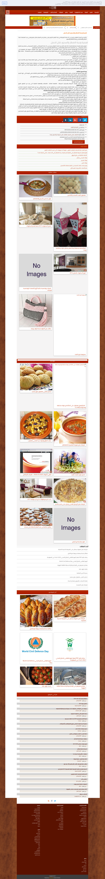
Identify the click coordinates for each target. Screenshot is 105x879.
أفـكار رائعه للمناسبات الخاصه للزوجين (79, 774)
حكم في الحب (84, 779)
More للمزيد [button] (58, 4)
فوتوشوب (38, 850)
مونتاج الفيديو (37, 852)
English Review (83, 826)
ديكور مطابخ (84, 867)
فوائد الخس (84, 163)
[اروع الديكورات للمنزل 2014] (70, 263)
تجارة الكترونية (37, 841)
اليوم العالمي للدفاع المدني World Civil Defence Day (73, 561)
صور (39, 845)
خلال (62, 135)
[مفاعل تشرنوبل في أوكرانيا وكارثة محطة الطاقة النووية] (70, 676)
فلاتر (39, 847)
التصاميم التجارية (37, 810)
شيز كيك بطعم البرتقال (82, 749)
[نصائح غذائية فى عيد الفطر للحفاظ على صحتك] (36, 517)
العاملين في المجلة (82, 815)
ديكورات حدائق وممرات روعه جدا (80, 754)
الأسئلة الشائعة (83, 813)
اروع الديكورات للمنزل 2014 (78, 273)
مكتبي (61, 813)
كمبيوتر (61, 816)
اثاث (85, 863)
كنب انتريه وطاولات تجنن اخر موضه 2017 (39, 499)
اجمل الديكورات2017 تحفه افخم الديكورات (38, 226)
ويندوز (62, 821)
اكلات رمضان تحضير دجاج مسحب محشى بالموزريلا (76, 789)
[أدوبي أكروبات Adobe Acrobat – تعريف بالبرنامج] (36, 461)
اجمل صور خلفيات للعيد (78, 474)
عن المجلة (84, 812)
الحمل (72, 135)
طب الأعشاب (84, 823)
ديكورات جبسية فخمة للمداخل (80, 739)
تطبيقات (61, 12)
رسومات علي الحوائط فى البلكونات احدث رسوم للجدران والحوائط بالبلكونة (71, 709)
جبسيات (79, 721)
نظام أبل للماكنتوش (59, 820)
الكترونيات (61, 827)
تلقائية (65, 135)
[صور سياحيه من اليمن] (70, 524)
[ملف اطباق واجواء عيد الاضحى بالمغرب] (36, 425)
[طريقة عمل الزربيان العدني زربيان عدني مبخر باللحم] (70, 491)
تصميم (40, 12)
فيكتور (38, 848)
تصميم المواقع (37, 839)
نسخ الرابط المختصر (78, 142)
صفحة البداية (84, 807)
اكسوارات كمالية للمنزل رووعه (80, 784)
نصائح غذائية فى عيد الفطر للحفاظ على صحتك (37, 527)
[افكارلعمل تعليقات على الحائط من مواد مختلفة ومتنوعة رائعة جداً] (70, 384)
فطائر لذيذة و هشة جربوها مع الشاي (78, 553)
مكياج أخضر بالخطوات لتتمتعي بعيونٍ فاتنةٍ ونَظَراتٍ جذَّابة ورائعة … (73, 724)
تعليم (91, 12)
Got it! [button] (4, 3)
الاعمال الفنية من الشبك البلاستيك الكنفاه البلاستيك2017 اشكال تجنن (72, 769)
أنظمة (71, 12)
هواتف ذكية (61, 818)
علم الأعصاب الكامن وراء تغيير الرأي (78, 168)
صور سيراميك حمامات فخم (81, 729)
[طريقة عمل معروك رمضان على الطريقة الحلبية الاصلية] (70, 606)
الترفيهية (46, 12)
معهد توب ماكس (83, 821)
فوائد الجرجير (84, 160)
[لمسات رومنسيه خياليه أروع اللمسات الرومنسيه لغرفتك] (35, 270)
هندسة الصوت (37, 855)
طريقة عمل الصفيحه (82, 585)
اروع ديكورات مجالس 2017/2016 (80, 744)
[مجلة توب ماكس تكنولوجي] (52, 7)
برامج (66, 12)
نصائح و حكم (78, 781)
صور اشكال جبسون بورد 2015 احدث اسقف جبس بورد (76, 719)
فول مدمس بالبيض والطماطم (42, 198)
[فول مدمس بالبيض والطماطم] (35, 186)
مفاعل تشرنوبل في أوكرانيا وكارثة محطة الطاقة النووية (73, 565)
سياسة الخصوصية (83, 810)
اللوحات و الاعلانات (37, 812)
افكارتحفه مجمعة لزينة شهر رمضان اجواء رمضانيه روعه (71, 249)
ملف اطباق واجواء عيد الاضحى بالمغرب (39, 440)
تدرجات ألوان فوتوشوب (36, 823)
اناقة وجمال (78, 701)
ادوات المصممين (37, 820)
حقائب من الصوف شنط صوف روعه (41, 328)
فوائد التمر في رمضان (82, 158)
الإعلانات (85, 816)
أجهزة (86, 12)
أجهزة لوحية (61, 826)
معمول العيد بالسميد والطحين (77, 195)
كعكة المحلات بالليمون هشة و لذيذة (78, 581)
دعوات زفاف (38, 818)
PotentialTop (51, 878)
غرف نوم (84, 870)
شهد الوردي (83, 588)
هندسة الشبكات (37, 853)
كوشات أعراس (83, 871)
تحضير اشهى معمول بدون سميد (41, 391)
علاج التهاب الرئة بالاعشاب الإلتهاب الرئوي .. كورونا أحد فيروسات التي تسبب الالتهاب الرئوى (65, 150)
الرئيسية (97, 12)
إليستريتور (38, 833)
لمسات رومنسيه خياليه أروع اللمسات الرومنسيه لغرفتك (37, 289)
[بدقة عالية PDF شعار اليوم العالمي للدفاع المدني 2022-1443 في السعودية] (70, 645)
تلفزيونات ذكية (60, 829)
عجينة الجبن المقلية (82, 573)
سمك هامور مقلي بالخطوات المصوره (79, 714)
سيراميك (79, 731)
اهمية (69, 135)
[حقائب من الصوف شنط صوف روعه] (35, 310)
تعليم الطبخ (78, 716)
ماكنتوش (61, 810)
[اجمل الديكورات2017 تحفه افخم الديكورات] (35, 214)
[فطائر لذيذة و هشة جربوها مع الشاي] (36, 611)
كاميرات (61, 815)
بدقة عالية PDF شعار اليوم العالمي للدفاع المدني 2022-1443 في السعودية (67, 557)
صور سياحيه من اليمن (78, 541)
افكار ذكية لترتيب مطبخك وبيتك (80, 759)
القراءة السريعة (37, 838)
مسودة (59, 135)
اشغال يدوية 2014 (83, 704)
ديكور (80, 746)
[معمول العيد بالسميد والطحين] (70, 184)
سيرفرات (61, 809)
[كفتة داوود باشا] (36, 676)
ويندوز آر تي (61, 823)
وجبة (51, 135)
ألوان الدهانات (78, 711)
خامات (39, 824)
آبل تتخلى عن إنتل (83, 794)
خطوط (39, 826)
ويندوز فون (61, 824)
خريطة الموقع (83, 818)
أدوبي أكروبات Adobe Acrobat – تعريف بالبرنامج (37, 474)
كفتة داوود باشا (83, 569)
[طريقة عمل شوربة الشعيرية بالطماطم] (70, 427)
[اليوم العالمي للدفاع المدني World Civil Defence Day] (36, 646)
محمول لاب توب (60, 812)
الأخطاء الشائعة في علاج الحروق (79, 155)
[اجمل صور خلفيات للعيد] (70, 461)
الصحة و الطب (53, 12)
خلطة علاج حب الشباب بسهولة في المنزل (78, 734)
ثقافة (39, 844)
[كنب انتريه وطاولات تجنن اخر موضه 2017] (36, 488)
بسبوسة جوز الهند (80, 354)
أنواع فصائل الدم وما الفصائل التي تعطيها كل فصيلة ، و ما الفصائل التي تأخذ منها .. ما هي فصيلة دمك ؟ (62, 153)
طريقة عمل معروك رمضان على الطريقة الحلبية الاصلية (73, 549)
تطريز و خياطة (37, 816)
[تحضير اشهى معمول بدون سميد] (36, 377)
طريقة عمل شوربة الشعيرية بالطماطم (73, 445)
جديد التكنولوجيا (79, 12)
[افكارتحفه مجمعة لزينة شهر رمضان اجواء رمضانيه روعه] (70, 225)
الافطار (76, 135)
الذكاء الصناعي (37, 836)
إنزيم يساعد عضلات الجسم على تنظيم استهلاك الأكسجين (73, 165)
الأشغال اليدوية (78, 706)
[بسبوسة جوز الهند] (70, 323)
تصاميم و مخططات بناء (36, 815)
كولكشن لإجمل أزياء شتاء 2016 (80, 699)
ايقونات (38, 821)
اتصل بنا (85, 824)
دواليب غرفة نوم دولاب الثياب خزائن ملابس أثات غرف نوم (75, 764)
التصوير (38, 835)
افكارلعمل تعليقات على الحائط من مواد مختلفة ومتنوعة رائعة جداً (71, 406)
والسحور (55, 135)
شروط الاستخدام (83, 809)
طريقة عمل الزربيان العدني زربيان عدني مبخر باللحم (70, 504)
